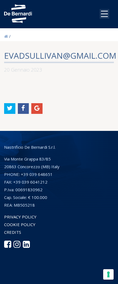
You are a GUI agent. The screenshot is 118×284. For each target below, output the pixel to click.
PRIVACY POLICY (20, 217)
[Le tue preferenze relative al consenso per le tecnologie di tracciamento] (108, 274)
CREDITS (12, 232)
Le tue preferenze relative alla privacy (62, 268)
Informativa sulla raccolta (34, 277)
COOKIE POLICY (19, 224)
